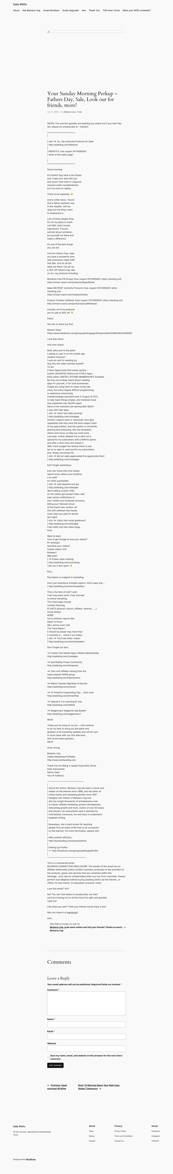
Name (51, 1019)
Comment (53, 990)
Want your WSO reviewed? (137, 10)
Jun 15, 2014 (52, 112)
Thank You (94, 10)
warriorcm (72, 912)
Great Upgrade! (70, 10)
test (84, 10)
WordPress (31, 1159)
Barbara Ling (69, 112)
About (16, 10)
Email (51, 1031)
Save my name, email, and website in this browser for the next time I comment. (86, 1057)
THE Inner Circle (111, 10)
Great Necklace (51, 10)
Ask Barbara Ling (31, 10)
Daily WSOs (20, 4)
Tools (79, 112)
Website (51, 1043)
